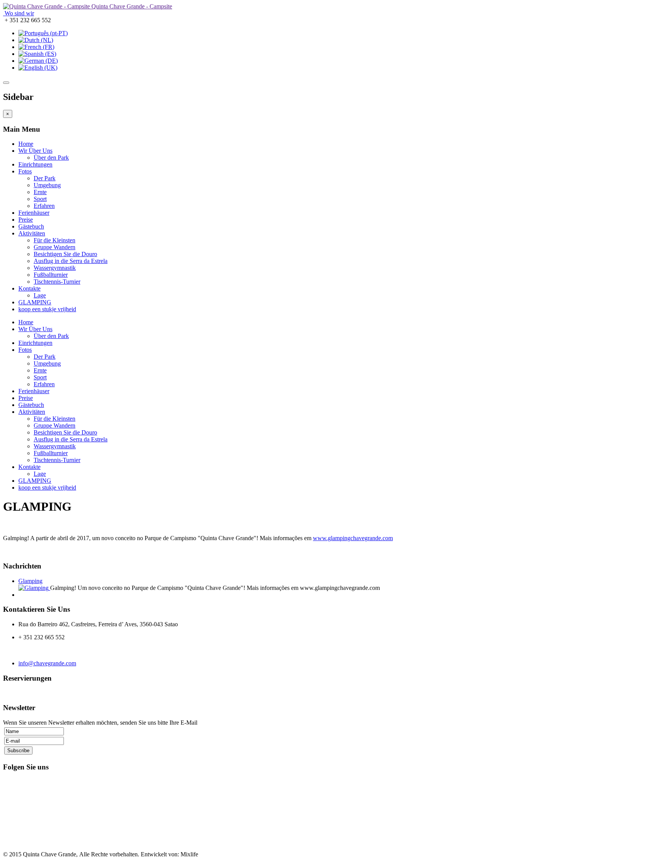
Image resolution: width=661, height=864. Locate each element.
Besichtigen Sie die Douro (65, 254)
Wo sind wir (18, 13)
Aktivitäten (31, 233)
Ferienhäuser (33, 212)
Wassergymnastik (55, 268)
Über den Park (51, 157)
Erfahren (44, 206)
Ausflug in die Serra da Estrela (70, 261)
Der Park (44, 178)
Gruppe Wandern (54, 247)
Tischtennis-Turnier (57, 281)
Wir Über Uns (35, 150)
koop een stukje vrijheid (47, 309)
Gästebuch (31, 226)
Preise (25, 219)
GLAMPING (34, 302)
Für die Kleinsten (54, 240)
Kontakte (29, 288)
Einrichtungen (35, 164)
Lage (40, 295)
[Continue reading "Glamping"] (34, 588)
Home (25, 143)
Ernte (40, 192)
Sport (40, 199)
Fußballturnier (51, 274)
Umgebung (47, 185)
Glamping (30, 581)
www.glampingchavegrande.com (353, 538)
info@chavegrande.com (47, 663)
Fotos (25, 171)
